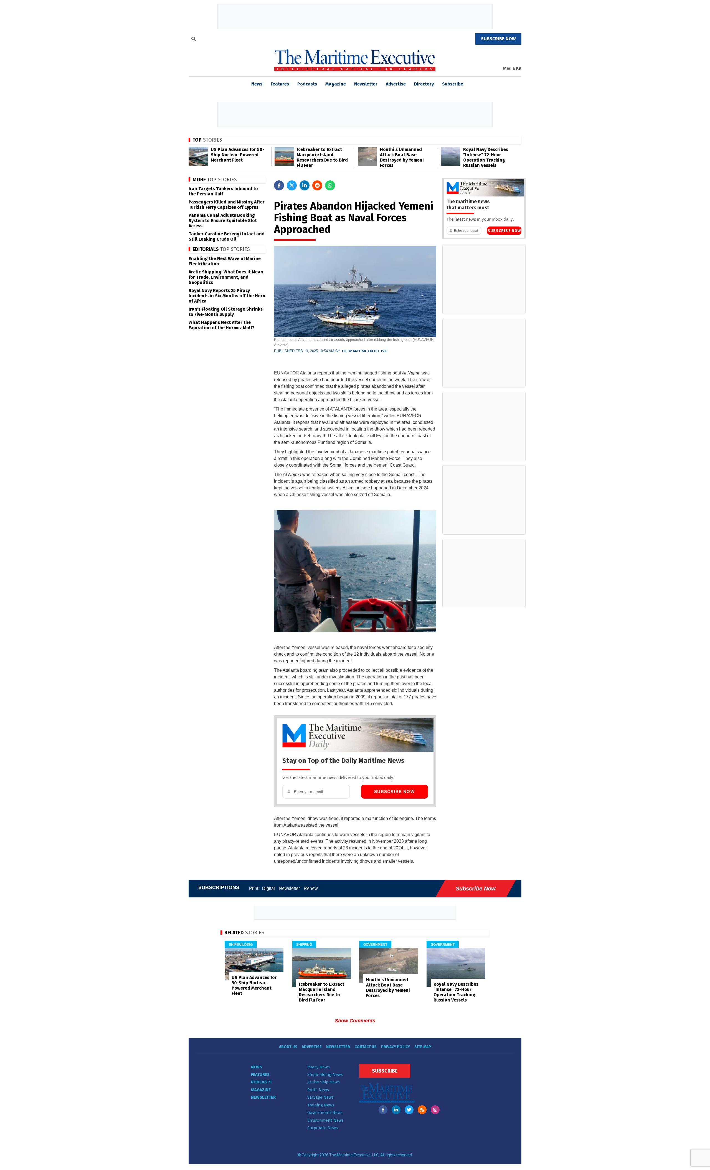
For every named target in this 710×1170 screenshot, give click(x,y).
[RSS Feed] (422, 1109)
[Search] (194, 40)
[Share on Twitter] (292, 185)
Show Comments (355, 1020)
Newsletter (365, 84)
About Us (288, 1047)
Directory (424, 84)
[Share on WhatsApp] (330, 185)
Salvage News (320, 1097)
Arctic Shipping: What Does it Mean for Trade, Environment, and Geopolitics (226, 277)
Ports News (318, 1089)
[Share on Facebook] (279, 185)
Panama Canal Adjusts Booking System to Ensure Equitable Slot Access (223, 220)
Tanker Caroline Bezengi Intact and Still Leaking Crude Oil (227, 236)
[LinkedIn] (396, 1109)
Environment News (325, 1120)
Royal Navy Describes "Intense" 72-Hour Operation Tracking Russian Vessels (485, 157)
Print (253, 888)
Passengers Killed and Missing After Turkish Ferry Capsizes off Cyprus (227, 204)
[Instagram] (435, 1109)
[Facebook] (383, 1109)
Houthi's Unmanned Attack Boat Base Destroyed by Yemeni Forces (402, 157)
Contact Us (365, 1047)
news (256, 84)
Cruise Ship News (323, 1082)
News (256, 1067)
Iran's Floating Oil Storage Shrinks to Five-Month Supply (226, 311)
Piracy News (318, 1067)
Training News (320, 1105)
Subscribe (452, 84)
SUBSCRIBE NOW (498, 38)
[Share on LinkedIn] (305, 185)
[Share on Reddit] (317, 185)
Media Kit (512, 68)
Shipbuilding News (325, 1074)
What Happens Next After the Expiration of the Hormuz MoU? (221, 325)
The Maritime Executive (364, 351)
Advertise (396, 84)
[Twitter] (409, 1109)
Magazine (335, 84)
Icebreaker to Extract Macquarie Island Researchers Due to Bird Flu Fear (322, 157)
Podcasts (307, 84)
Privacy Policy (395, 1047)
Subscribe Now (394, 791)
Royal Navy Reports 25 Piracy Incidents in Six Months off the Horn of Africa (227, 296)
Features (280, 84)
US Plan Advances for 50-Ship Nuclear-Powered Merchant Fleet (237, 155)
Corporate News (322, 1127)
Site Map (422, 1047)
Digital (268, 888)
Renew (311, 888)
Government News (325, 1112)
